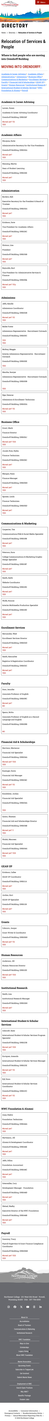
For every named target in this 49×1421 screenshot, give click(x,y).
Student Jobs (24, 1399)
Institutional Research (35, 85)
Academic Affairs (35, 74)
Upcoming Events (24, 1366)
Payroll (25, 90)
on (14, 76)
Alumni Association (24, 1362)
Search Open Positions (24, 1388)
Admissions (22, 76)
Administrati (7, 76)
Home (3, 33)
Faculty (4, 82)
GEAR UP (40, 82)
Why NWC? (24, 1392)
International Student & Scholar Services (18, 87)
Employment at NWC (24, 1384)
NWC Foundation (24, 1339)
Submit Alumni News (24, 1377)
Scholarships (24, 1347)
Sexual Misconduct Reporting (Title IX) (27, 1415)
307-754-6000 (35, 1299)
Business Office (35, 76)
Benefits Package (24, 1396)
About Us (24, 1317)
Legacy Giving (23, 1351)
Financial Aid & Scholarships (21, 82)
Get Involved (24, 1373)
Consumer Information (29, 1411)
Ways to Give (24, 1343)
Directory (12, 33)
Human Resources (17, 85)
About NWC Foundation (24, 1355)
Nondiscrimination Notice (32, 1413)
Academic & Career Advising (13, 74)
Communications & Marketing (14, 79)
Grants (4, 85)
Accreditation (24, 1321)
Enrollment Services (37, 79)
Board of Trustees (24, 1325)
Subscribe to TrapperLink (24, 1369)
